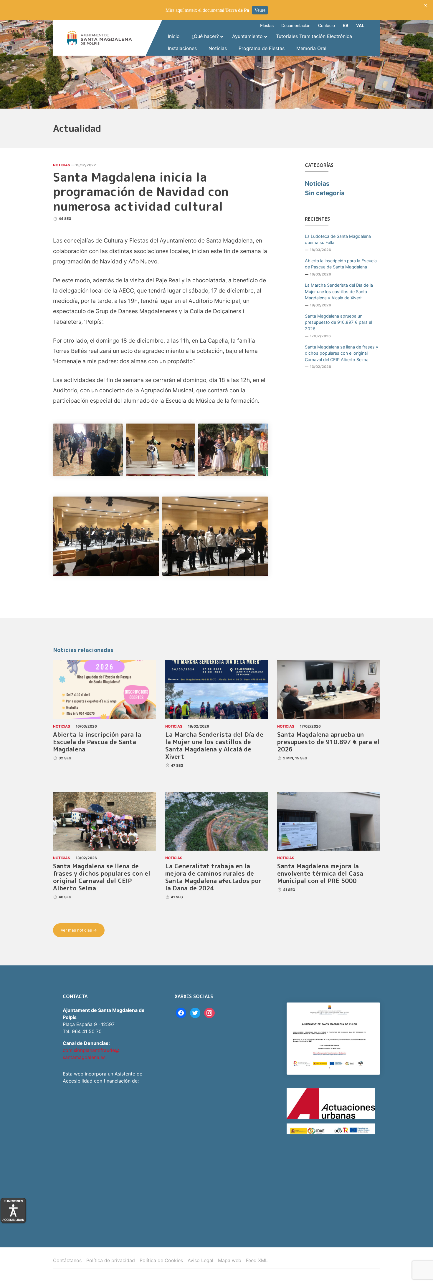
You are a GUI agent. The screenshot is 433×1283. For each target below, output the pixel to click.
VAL (360, 25)
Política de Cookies (161, 1260)
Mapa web (229, 1260)
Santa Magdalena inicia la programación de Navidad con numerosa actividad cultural (141, 191)
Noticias (61, 165)
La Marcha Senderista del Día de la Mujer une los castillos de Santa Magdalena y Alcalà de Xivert (339, 291)
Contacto (326, 25)
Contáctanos (67, 1260)
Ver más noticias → (79, 930)
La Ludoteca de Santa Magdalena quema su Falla (338, 239)
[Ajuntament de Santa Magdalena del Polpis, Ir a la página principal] (99, 38)
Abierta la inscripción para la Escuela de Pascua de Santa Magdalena (341, 264)
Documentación (295, 25)
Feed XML (257, 1260)
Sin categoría (325, 193)
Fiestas (267, 25)
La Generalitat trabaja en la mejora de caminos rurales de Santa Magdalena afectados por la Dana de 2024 (213, 877)
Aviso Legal (200, 1260)
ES (345, 25)
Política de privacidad (110, 1260)
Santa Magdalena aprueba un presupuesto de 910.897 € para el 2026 (338, 322)
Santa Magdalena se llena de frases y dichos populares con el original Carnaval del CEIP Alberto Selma (341, 353)
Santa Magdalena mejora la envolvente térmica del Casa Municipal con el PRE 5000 (320, 873)
